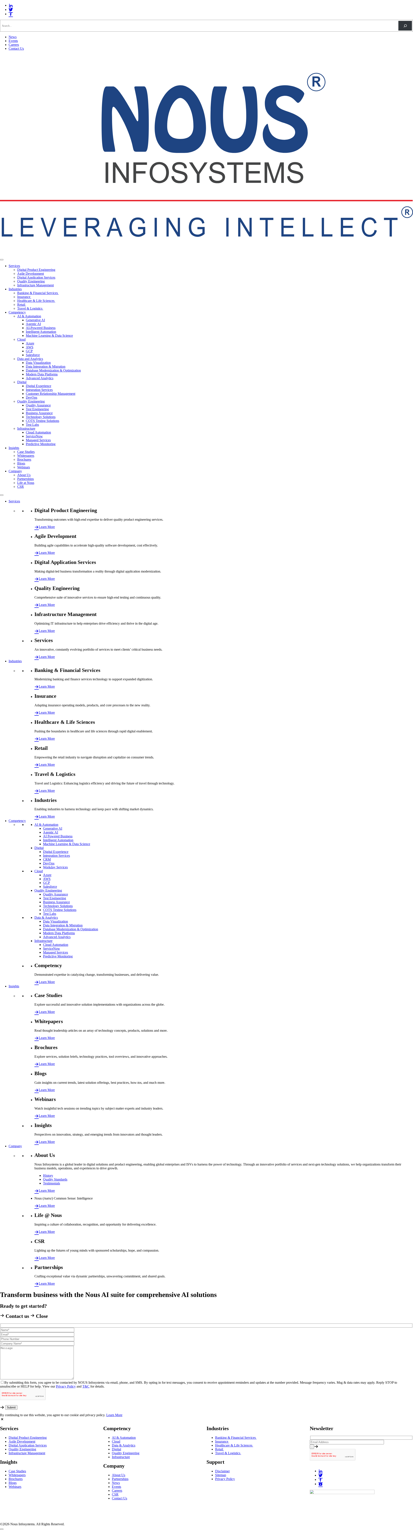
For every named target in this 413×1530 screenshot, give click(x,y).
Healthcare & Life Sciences (36, 301)
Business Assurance (39, 413)
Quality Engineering (31, 281)
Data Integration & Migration (45, 366)
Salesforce (33, 355)
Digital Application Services (36, 277)
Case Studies (26, 452)
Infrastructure (26, 428)
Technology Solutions (40, 417)
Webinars (23, 467)
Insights (14, 448)
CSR (20, 486)
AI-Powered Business (40, 328)
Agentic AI (33, 324)
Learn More (47, 527)
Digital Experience (38, 386)
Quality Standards (55, 1179)
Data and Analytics (30, 359)
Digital (21, 382)
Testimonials (51, 1183)
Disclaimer (222, 1471)
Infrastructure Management (35, 285)
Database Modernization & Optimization (53, 370)
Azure (30, 343)
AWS (29, 347)
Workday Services (55, 867)
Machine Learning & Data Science (49, 335)
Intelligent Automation (41, 331)
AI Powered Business (57, 836)
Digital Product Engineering (36, 270)
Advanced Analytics (39, 378)
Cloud (21, 339)
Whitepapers (25, 455)
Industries (15, 289)
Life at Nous (25, 483)
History (48, 1175)
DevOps (31, 397)
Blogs (21, 463)
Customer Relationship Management (50, 393)
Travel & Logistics (30, 308)
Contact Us (16, 48)
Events (13, 41)
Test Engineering (37, 409)
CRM (47, 859)
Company (15, 471)
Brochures (24, 459)
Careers (14, 44)
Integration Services (39, 390)
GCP (29, 351)
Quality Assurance (38, 405)
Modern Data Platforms (42, 374)
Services (14, 266)
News (13, 37)
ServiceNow (34, 436)
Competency (17, 312)
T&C (85, 1386)
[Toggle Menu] (1, 259)
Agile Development (30, 273)
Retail (21, 304)
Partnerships (25, 479)
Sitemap (220, 1475)
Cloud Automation (38, 432)
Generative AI (35, 320)
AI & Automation (29, 316)
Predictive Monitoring (40, 444)
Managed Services (38, 440)
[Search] (405, 26)
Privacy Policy (66, 1386)
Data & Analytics (46, 917)
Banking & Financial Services (38, 293)
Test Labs (32, 424)
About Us (24, 475)
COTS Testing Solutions (42, 421)
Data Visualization (38, 362)
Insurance (24, 297)
